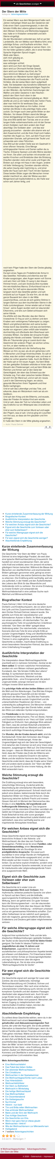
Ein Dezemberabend (15, 1096)
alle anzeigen (27, 3)
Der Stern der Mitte (9, 1151)
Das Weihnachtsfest (14, 1093)
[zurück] (46, 427)
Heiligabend (11, 1128)
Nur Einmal (10, 1101)
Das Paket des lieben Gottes (18, 1067)
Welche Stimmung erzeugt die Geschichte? (25, 521)
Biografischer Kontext (15, 516)
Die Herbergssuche (14, 1099)
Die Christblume (13, 1072)
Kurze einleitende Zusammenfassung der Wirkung (29, 513)
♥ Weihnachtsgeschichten (13, 1148)
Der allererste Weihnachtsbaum (20, 1069)
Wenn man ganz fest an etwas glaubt (22, 1120)
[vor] (50, 427)
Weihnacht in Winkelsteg (17, 1088)
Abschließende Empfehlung (18, 540)
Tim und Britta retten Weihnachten (21, 1107)
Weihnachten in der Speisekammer (22, 1075)
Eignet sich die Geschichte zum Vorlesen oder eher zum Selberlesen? (27, 528)
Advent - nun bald (13, 1104)
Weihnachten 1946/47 (15, 1123)
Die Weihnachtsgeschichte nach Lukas (23, 1077)
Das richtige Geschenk (16, 1115)
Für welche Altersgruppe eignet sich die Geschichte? (24, 534)
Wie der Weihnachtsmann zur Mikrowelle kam (27, 1126)
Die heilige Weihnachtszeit (18, 1091)
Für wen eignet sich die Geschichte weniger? (26, 537)
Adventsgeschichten (19, 14)
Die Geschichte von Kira (16, 1118)
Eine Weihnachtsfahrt (15, 1064)
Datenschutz (36, 1156)
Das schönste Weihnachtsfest (19, 1110)
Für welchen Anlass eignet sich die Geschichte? (28, 524)
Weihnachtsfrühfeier (14, 1083)
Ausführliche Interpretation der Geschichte (25, 519)
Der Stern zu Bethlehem (16, 1085)
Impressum (48, 1156)
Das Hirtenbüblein (14, 1080)
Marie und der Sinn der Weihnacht (21, 1112)
